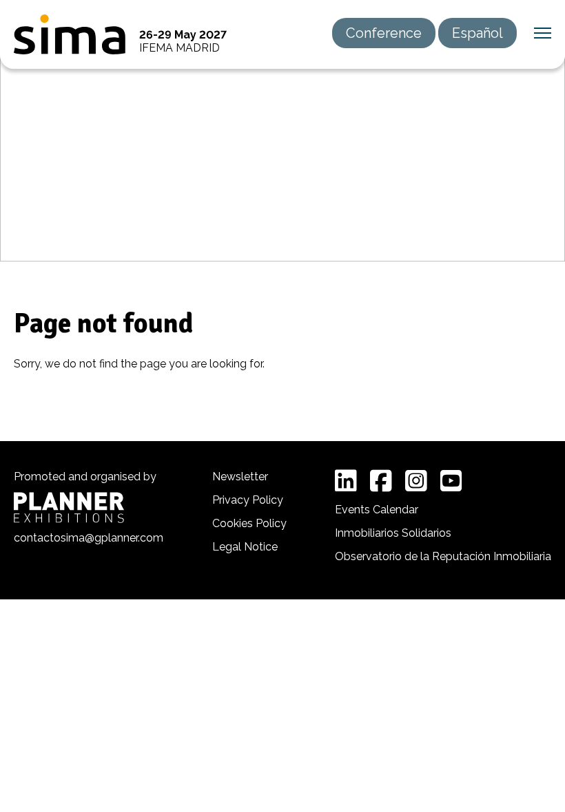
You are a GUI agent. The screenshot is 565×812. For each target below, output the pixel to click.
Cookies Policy (249, 523)
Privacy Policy (247, 499)
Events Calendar (376, 509)
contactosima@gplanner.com (88, 537)
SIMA (69, 34)
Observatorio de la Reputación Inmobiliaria (443, 556)
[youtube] (451, 481)
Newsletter (240, 476)
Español (477, 33)
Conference (384, 33)
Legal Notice (245, 546)
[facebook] (381, 481)
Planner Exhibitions (69, 507)
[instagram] (416, 481)
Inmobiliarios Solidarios (393, 532)
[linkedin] (346, 481)
